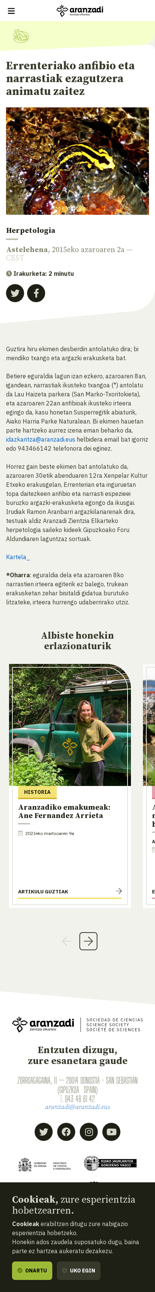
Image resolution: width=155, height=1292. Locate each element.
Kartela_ (18, 557)
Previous (67, 941)
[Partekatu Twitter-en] (15, 293)
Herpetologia (30, 230)
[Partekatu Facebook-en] (36, 293)
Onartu (35, 1270)
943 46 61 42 (80, 1098)
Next (88, 941)
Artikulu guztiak (43, 891)
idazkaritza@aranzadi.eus (40, 439)
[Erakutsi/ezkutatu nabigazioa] (11, 11)
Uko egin (82, 1270)
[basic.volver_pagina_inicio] (79, 11)
